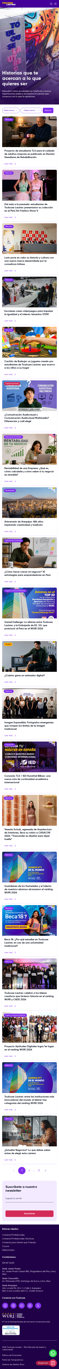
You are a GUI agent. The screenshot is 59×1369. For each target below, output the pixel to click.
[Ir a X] (38, 1306)
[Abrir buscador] (51, 3)
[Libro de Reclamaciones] (29, 1330)
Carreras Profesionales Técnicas (18, 1239)
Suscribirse (29, 1214)
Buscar (48, 110)
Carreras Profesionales (13, 1235)
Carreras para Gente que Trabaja (19, 1243)
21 (39, 1170)
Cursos (5, 1246)
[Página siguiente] (45, 1170)
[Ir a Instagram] (13, 1306)
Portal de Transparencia (12, 1360)
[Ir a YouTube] (22, 1306)
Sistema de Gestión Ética (13, 1364)
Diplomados (8, 1250)
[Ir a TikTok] (30, 1306)
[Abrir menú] (55, 3)
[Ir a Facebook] (5, 1306)
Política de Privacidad (11, 1355)
